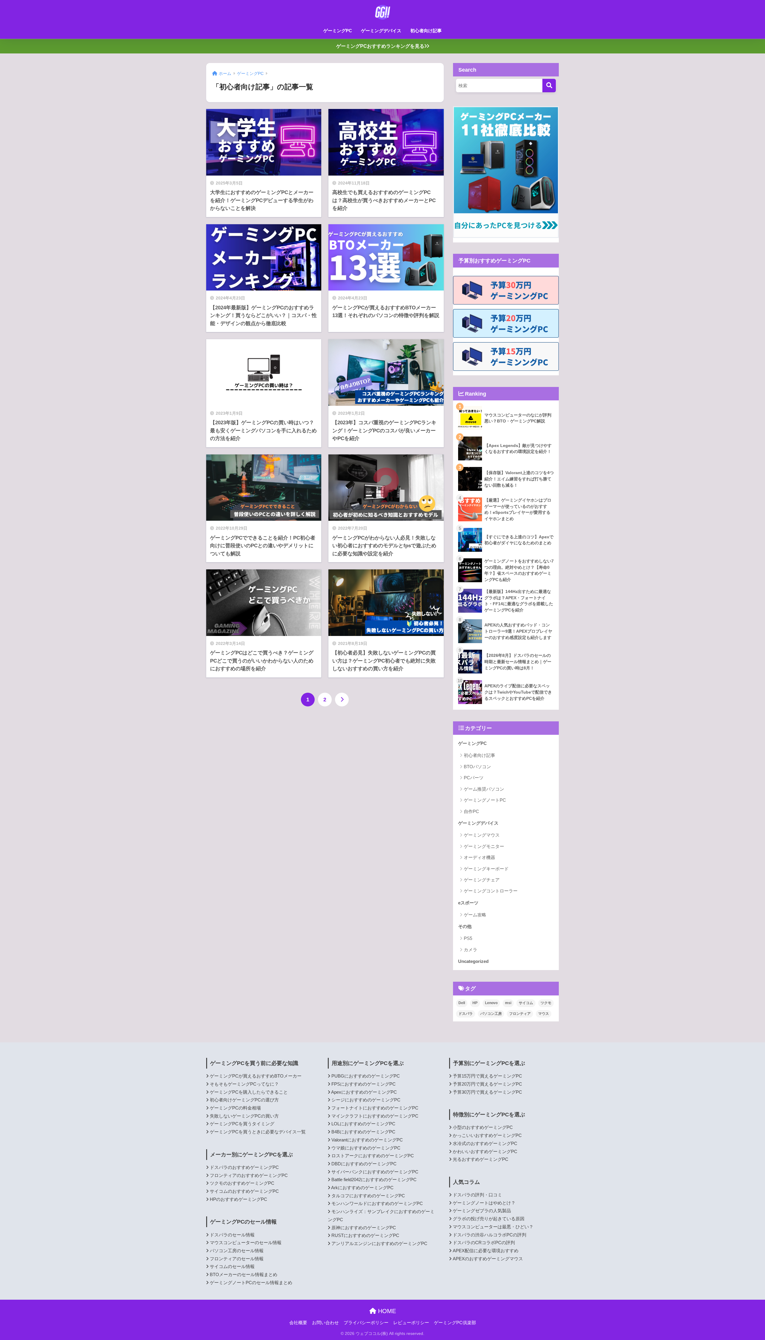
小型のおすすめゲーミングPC (483, 1127)
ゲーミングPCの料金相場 (235, 1108)
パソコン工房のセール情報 (237, 1250)
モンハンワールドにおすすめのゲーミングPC (377, 1203)
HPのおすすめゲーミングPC (238, 1199)
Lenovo (491, 1003)
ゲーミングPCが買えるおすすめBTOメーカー (256, 1076)
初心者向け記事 (426, 30)
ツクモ (546, 1003)
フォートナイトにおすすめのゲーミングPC (374, 1108)
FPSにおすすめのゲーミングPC (363, 1084)
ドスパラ (465, 1014)
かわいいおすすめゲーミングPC (485, 1151)
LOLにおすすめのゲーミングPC (363, 1123)
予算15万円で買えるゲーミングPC (487, 1076)
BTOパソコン (477, 766)
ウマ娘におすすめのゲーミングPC (365, 1148)
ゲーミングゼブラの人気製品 (482, 1210)
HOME (386, 1311)
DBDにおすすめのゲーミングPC (364, 1163)
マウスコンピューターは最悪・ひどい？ (493, 1226)
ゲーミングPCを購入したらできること (249, 1092)
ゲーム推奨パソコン (484, 789)
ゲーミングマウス (482, 835)
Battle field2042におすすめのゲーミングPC (374, 1179)
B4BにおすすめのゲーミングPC (363, 1132)
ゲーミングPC (337, 30)
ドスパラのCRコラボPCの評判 (484, 1242)
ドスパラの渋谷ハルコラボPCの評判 (489, 1235)
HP (475, 1003)
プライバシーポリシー (366, 1322)
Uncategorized (473, 961)
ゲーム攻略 (475, 914)
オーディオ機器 (479, 857)
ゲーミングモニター (484, 846)
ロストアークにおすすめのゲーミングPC (372, 1155)
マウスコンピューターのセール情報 (245, 1242)
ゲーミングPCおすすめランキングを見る (380, 46)
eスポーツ (468, 902)
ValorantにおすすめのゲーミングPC (367, 1140)
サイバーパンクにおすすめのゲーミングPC (374, 1172)
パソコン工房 (491, 1014)
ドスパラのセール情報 (232, 1235)
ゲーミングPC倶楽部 (455, 1322)
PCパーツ (474, 777)
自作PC (471, 811)
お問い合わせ (325, 1322)
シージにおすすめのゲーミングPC (365, 1100)
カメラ (470, 949)
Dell (461, 1003)
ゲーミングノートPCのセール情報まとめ (251, 1282)
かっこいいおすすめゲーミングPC (487, 1135)
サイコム (526, 1003)
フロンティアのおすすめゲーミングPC (249, 1175)
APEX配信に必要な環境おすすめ (485, 1250)
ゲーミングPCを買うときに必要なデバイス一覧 (258, 1132)
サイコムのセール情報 (232, 1266)
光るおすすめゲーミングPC (480, 1159)
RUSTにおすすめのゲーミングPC (365, 1235)
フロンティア (520, 1014)
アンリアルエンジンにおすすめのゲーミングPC (379, 1243)
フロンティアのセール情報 (237, 1258)
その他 (465, 926)
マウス (543, 1014)
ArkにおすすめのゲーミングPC (362, 1187)
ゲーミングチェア (482, 879)
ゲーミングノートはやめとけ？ (484, 1203)
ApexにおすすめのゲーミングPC (364, 1092)
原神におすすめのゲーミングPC (363, 1227)
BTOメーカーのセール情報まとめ (243, 1274)
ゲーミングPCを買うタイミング (242, 1123)
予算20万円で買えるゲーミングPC (487, 1084)
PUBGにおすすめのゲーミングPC (365, 1076)
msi (508, 1003)
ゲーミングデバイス (381, 30)
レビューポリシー (411, 1322)
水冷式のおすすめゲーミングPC (485, 1143)
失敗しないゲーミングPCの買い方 (244, 1116)
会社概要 (298, 1322)
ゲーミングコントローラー (491, 890)
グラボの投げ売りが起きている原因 (488, 1218)
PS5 (468, 938)
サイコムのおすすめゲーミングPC (244, 1191)
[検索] (549, 85)
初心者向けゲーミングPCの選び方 (244, 1100)
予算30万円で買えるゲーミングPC (487, 1092)
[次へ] (342, 699)
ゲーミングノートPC (485, 800)
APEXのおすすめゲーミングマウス (488, 1258)
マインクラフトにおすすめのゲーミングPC (374, 1116)
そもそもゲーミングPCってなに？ (244, 1084)
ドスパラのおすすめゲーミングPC (244, 1167)
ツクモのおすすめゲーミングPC (242, 1183)
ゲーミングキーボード (486, 868)
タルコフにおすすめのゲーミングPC (368, 1195)
